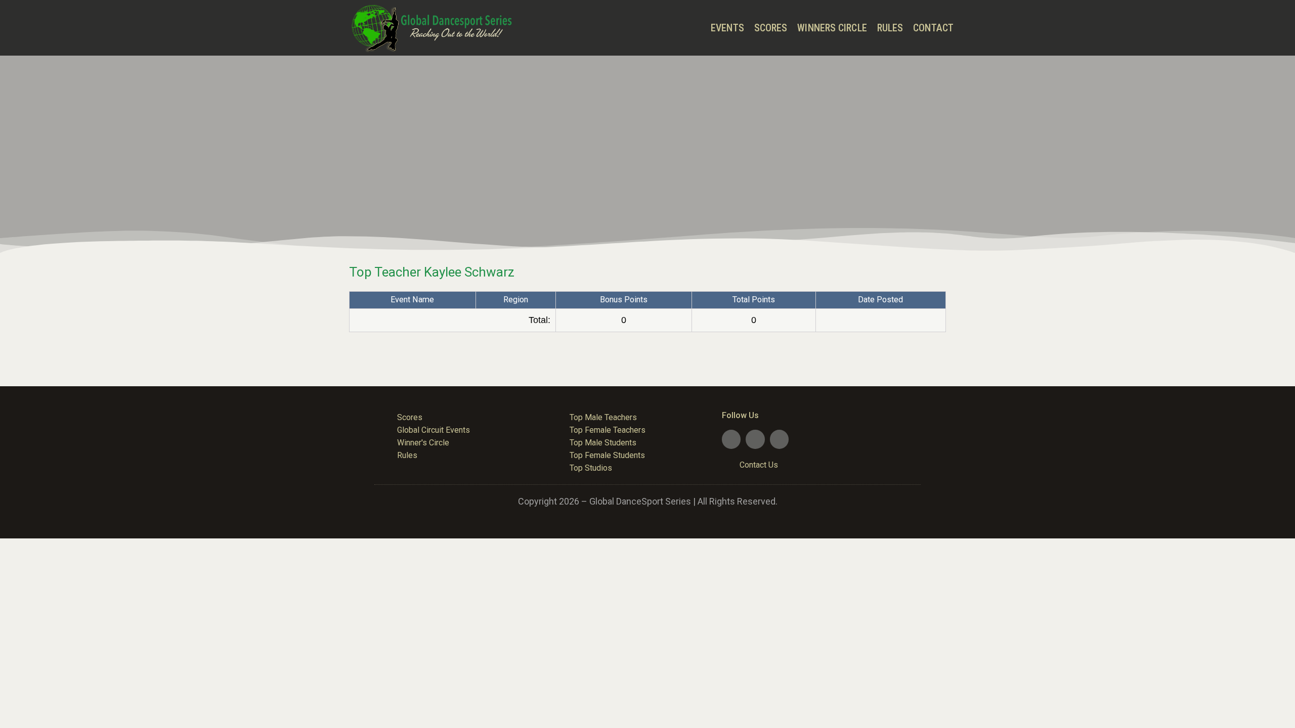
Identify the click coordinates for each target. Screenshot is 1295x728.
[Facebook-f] (731, 439)
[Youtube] (755, 439)
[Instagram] (779, 439)
